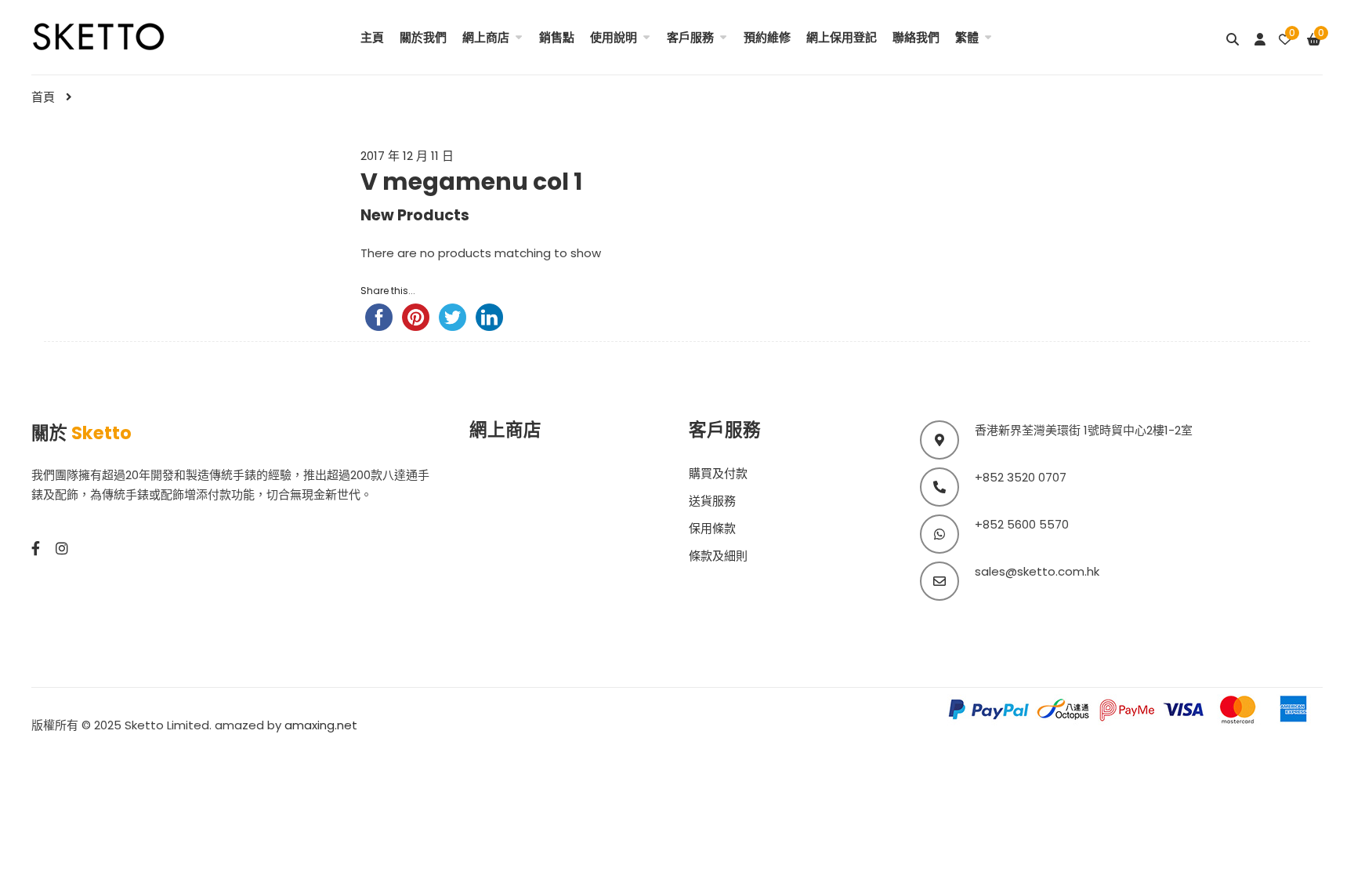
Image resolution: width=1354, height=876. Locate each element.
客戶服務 (690, 37)
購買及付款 (718, 473)
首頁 (43, 97)
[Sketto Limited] (119, 35)
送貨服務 (712, 501)
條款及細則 (718, 555)
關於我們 (423, 37)
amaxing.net (320, 725)
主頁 (372, 37)
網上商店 (485, 37)
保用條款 (712, 528)
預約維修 (767, 37)
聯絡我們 (915, 37)
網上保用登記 (841, 37)
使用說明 (613, 37)
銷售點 (556, 37)
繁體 (967, 37)
